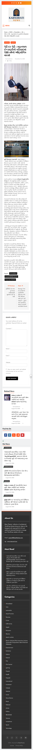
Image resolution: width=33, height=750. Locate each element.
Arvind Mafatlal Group (11, 276)
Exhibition (8, 651)
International (9, 681)
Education (8, 630)
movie (7, 695)
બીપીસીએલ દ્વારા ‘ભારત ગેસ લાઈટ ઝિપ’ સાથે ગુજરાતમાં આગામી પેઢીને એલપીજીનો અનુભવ (20, 415)
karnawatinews (8, 59)
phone (7, 708)
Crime (7, 620)
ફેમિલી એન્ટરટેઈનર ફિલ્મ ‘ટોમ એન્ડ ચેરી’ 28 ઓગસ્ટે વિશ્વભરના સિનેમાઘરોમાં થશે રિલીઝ (16, 473)
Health (7, 674)
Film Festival (9, 664)
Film (7, 661)
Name (8, 349)
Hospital (8, 678)
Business (7, 42)
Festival (8, 658)
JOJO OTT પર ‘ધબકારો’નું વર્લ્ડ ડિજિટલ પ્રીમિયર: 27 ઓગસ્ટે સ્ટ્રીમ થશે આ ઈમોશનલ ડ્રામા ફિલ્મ (16, 502)
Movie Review (9, 698)
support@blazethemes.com (15, 538)
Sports (7, 725)
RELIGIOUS (9, 715)
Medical (8, 691)
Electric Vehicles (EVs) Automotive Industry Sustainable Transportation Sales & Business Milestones (17, 642)
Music (7, 701)
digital (7, 627)
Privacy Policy (19, 745)
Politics (7, 711)
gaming (8, 668)
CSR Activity (9, 624)
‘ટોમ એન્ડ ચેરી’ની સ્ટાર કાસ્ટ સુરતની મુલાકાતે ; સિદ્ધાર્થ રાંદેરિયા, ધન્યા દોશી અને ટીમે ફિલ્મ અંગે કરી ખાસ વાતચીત (17, 587)
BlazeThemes (21, 743)
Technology (9, 728)
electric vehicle (10, 637)
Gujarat (13, 42)
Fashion (8, 654)
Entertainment (8, 467)
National (8, 705)
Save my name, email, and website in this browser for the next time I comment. (16, 371)
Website (8, 362)
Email (8, 355)
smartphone (9, 721)
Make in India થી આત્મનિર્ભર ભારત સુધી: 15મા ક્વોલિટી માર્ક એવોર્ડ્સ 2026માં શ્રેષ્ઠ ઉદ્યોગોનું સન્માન (20, 399)
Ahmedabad (13, 273)
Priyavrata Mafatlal (10, 280)
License (12, 745)
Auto (7, 607)
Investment (8, 684)
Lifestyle (8, 688)
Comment (9, 328)
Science (8, 718)
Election (8, 634)
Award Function (10, 614)
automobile (9, 610)
